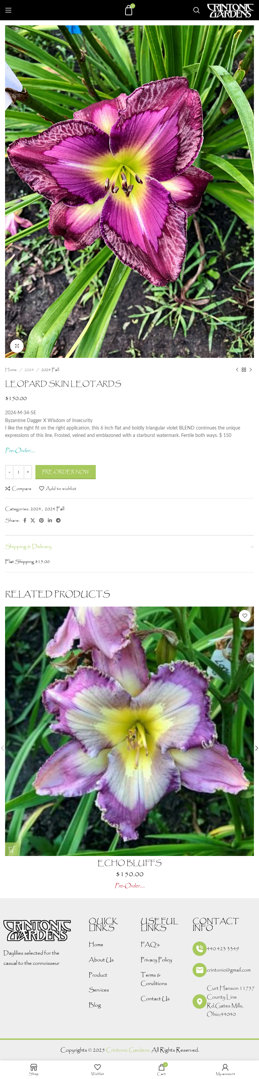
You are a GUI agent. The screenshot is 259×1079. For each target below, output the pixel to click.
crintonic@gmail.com (229, 970)
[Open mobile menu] (8, 10)
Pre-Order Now (65, 471)
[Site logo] (230, 10)
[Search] (196, 10)
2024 (29, 369)
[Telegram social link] (58, 520)
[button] (12, 849)
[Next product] (250, 370)
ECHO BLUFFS (129, 863)
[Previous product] (237, 370)
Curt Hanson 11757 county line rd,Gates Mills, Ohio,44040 (231, 1001)
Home (11, 369)
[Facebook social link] (24, 520)
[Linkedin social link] (50, 520)
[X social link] (32, 520)
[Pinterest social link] (41, 520)
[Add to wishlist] (245, 616)
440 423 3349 (223, 949)
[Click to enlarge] (17, 346)
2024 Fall (50, 369)
